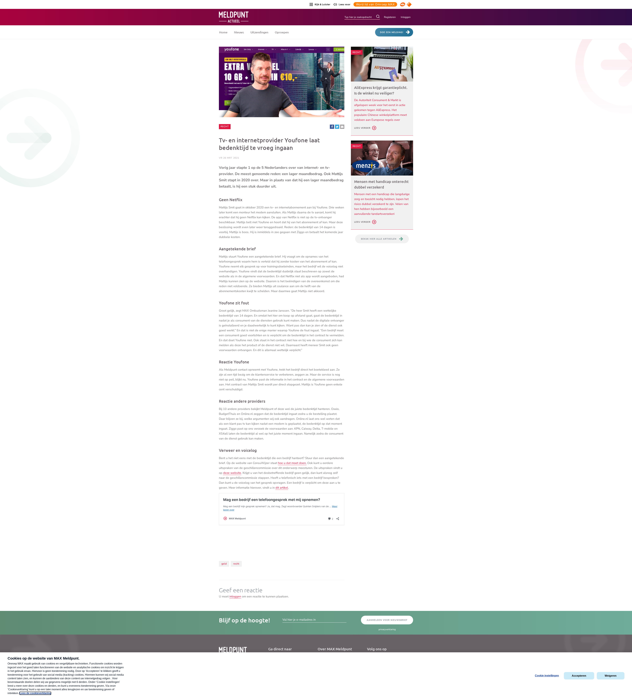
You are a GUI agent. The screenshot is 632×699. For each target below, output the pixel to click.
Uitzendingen (259, 32)
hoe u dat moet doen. (292, 463)
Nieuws (239, 32)
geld (224, 564)
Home (223, 32)
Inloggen (406, 17)
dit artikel (282, 488)
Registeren (390, 17)
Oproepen (282, 32)
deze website (232, 473)
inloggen (235, 596)
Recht (225, 126)
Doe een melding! (391, 32)
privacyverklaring (387, 629)
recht (236, 564)
